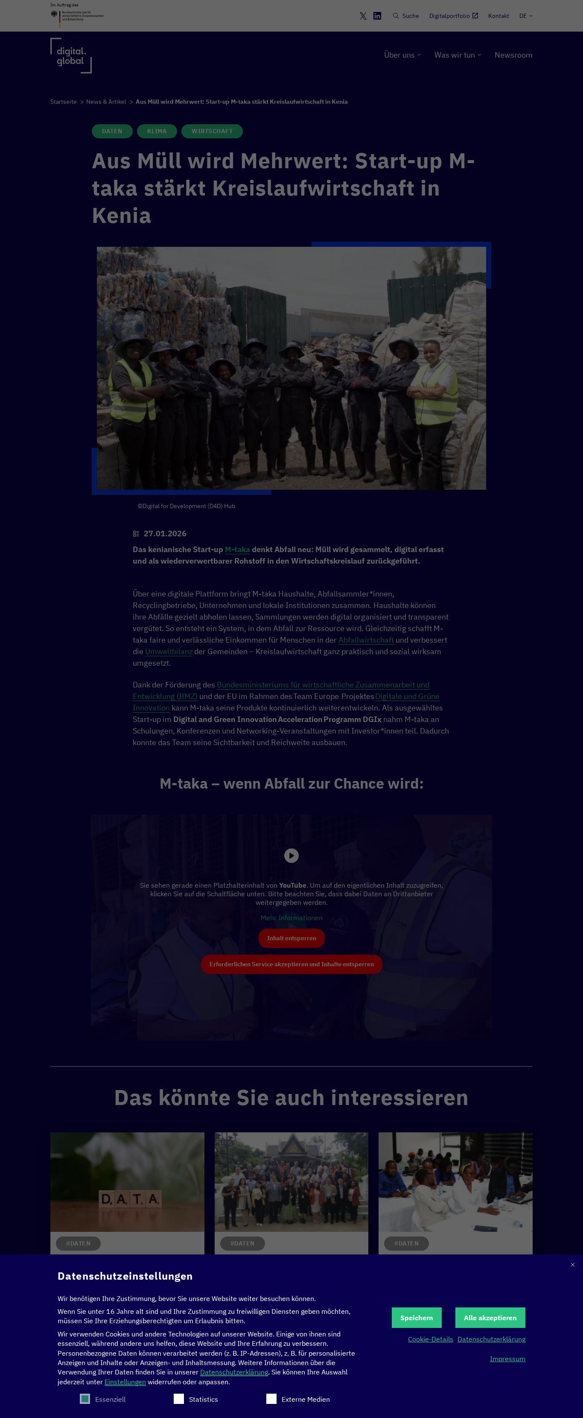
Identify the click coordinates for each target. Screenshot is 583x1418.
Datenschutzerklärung (234, 1372)
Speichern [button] (416, 1317)
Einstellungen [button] (125, 1381)
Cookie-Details (430, 1339)
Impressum (507, 1358)
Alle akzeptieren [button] (490, 1317)
